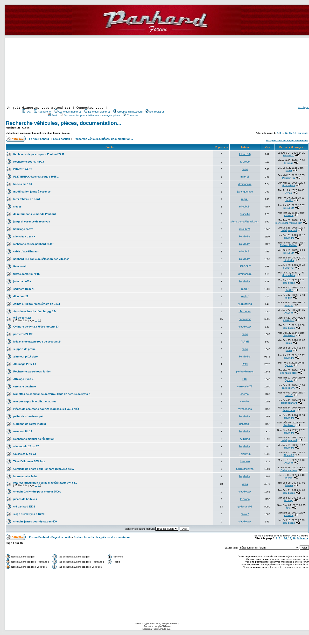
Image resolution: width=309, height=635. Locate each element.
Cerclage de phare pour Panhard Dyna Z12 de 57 (43, 468)
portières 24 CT (23, 334)
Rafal (245, 364)
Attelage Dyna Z (23, 379)
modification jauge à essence (31, 191)
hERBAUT (245, 266)
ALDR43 (245, 438)
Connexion (133, 115)
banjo (245, 169)
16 (294, 133)
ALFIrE (245, 341)
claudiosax (289, 282)
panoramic (245, 319)
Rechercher (45, 111)
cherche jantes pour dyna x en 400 (35, 521)
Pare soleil (19, 266)
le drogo (245, 161)
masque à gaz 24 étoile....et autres (34, 401)
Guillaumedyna (244, 468)
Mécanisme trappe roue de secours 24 (37, 341)
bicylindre (244, 236)
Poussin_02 (288, 178)
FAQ (28, 111)
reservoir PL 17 (22, 431)
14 (286, 133)
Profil (54, 115)
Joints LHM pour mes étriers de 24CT (36, 303)
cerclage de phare (24, 386)
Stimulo (289, 485)
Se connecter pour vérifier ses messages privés (92, 115)
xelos (245, 484)
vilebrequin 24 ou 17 (26, 446)
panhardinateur (245, 371)
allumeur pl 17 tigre (25, 356)
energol (289, 305)
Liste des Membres (99, 111)
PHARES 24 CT (22, 169)
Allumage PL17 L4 (24, 364)
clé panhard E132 (24, 506)
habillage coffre (23, 229)
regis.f (244, 199)
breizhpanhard (289, 230)
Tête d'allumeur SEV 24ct (29, 461)
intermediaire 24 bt (25, 476)
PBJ (244, 379)
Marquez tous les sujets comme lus (287, 140)
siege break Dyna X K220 (28, 514)
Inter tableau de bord (26, 199)
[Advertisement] (93, 72)
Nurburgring (245, 303)
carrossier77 (244, 386)
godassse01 (245, 506)
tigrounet (245, 461)
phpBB (149, 623)
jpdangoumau (245, 191)
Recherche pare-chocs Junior (32, 371)
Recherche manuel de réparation (34, 438)
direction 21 (20, 296)
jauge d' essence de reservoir (31, 221)
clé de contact (22, 317)
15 (290, 133)
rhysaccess (245, 408)
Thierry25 (245, 453)
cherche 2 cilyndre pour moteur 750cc (37, 491)
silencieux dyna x (24, 236)
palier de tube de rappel (28, 416)
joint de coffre (22, 281)
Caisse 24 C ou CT (24, 453)
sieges (17, 206)
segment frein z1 (24, 288)
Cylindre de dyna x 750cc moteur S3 (36, 326)
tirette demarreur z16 (26, 273)
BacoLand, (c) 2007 (162, 629)
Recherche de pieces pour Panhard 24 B (38, 154)
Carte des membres (70, 111)
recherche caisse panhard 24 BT (33, 244)
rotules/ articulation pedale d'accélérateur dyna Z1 (45, 482)
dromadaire (245, 184)
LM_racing (245, 311)
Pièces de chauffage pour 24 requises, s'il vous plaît (46, 408)
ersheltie (245, 214)
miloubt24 (244, 206)
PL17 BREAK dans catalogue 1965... (36, 176)
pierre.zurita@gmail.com (245, 221)
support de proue (24, 349)
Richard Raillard (288, 245)
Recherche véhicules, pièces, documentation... (63, 123)
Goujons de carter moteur (29, 423)
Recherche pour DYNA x (28, 161)
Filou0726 (245, 154)
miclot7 (289, 395)
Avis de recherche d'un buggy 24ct (35, 311)
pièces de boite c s (25, 499)
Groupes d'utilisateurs (130, 111)
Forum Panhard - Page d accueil (49, 138)
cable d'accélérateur (26, 251)
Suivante (303, 133)
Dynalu (289, 193)
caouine (244, 401)
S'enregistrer (156, 111)
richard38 (244, 423)
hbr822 (289, 200)
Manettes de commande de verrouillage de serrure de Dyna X (51, 393)
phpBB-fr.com (164, 626)
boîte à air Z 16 (22, 184)
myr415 (244, 176)
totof (288, 508)
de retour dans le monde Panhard (34, 214)
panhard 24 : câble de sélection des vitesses (41, 258)
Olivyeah (289, 312)
